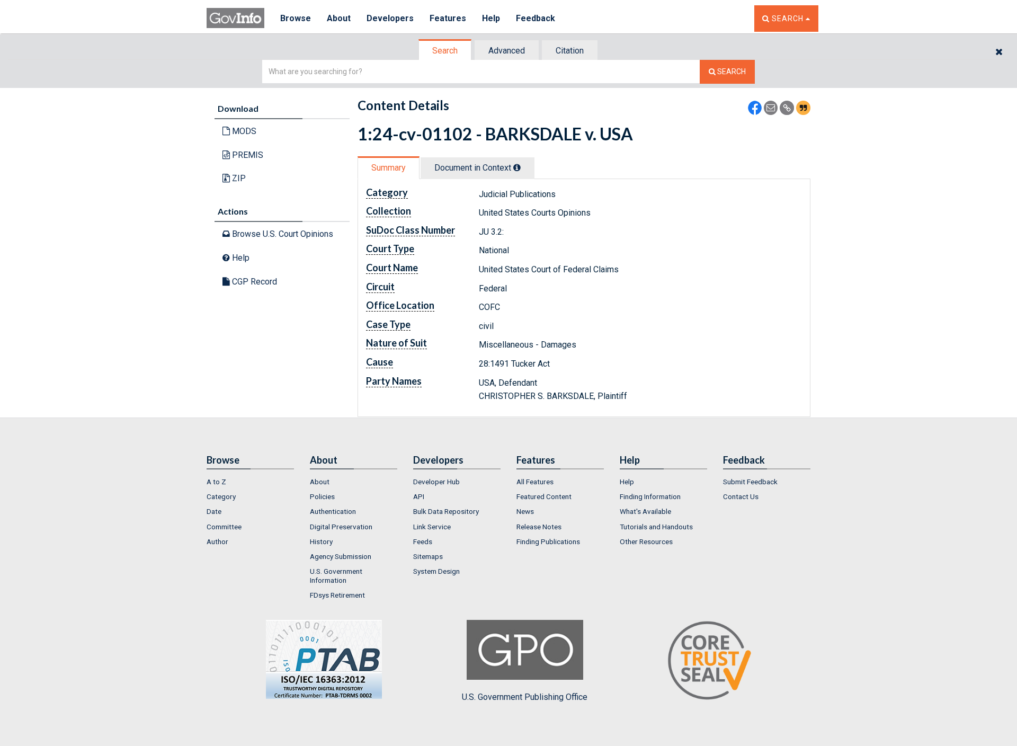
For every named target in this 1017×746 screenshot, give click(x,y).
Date (214, 511)
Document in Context (473, 168)
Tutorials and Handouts (656, 526)
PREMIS (246, 155)
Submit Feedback (750, 481)
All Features (535, 481)
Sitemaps (428, 556)
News (525, 511)
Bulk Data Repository (446, 511)
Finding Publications (548, 541)
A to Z (216, 481)
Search (445, 51)
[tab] (445, 50)
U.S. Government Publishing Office (524, 697)
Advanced (506, 51)
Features (448, 18)
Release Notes (538, 526)
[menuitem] (250, 482)
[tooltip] (517, 167)
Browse (295, 18)
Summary (388, 168)
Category (221, 496)
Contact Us (741, 496)
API (418, 496)
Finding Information (650, 496)
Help (491, 18)
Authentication (333, 511)
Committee (224, 526)
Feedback (535, 18)
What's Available (645, 511)
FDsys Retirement (337, 595)
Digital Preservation (341, 526)
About (339, 18)
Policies (322, 496)
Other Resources (646, 541)
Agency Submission (340, 556)
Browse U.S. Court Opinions (281, 234)
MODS (243, 131)
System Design (436, 571)
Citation (570, 51)
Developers (390, 18)
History (321, 541)
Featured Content (544, 496)
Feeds (422, 541)
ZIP (238, 178)
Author (217, 541)
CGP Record (253, 282)
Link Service (432, 526)
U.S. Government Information (336, 575)
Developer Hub (436, 481)
